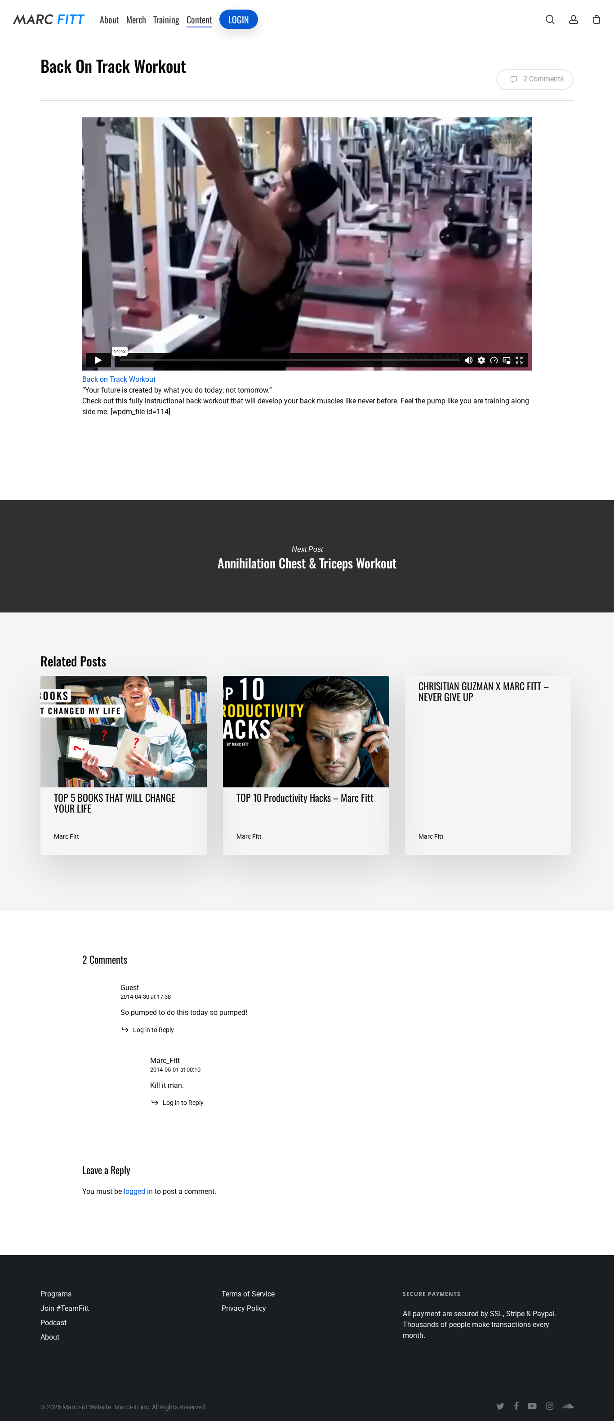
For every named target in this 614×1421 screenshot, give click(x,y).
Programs (55, 1294)
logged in (138, 1191)
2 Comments (542, 79)
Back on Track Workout (119, 379)
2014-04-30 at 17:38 (145, 996)
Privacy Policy (244, 1308)
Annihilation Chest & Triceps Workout (307, 556)
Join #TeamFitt (64, 1308)
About (49, 1337)
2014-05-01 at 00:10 (175, 1069)
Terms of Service (248, 1294)
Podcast (53, 1322)
